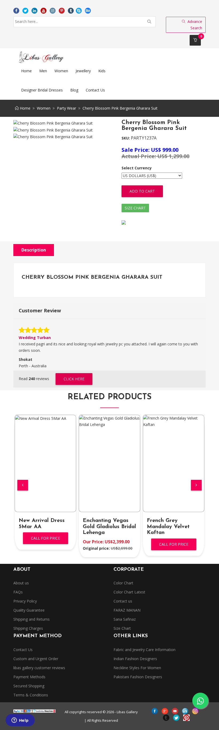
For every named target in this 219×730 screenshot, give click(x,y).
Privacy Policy (25, 601)
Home (24, 108)
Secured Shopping (28, 685)
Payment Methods (29, 676)
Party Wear (66, 108)
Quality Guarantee (29, 610)
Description (33, 250)
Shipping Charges (28, 628)
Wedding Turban (35, 337)
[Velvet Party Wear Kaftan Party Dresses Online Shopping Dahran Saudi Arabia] (173, 421)
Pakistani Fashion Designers (138, 676)
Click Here (74, 378)
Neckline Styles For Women (137, 667)
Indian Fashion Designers (135, 658)
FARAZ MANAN (127, 610)
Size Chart (135, 207)
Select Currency (137, 167)
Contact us (123, 601)
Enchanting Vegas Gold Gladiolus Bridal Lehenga (109, 527)
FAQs (18, 592)
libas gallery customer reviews (39, 667)
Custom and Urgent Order (35, 658)
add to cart (142, 191)
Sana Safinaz (125, 619)
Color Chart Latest (129, 592)
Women (43, 108)
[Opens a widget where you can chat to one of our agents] (20, 720)
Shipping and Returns (31, 619)
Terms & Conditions (30, 694)
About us (21, 582)
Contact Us (23, 649)
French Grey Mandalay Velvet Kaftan (168, 527)
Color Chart (123, 582)
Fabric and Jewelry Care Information (144, 649)
